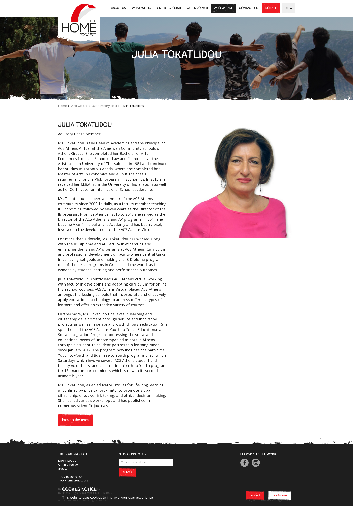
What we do (141, 8)
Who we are (223, 8)
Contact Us (248, 8)
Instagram (256, 463)
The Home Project (78, 23)
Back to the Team (75, 420)
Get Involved (197, 8)
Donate (271, 8)
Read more (280, 495)
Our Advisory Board (105, 105)
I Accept (255, 495)
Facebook (244, 463)
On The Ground (169, 8)
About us (118, 8)
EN (286, 8)
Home (62, 105)
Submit (127, 472)
